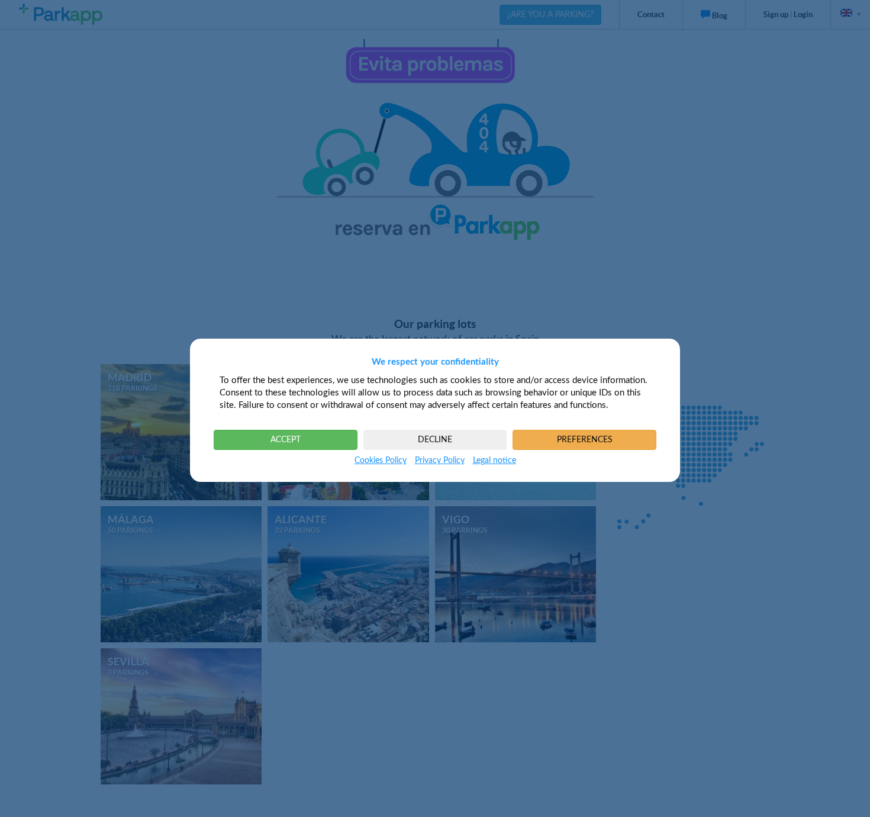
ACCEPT (285, 440)
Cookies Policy (381, 460)
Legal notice (494, 460)
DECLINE (435, 440)
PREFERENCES (585, 440)
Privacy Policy (440, 460)
